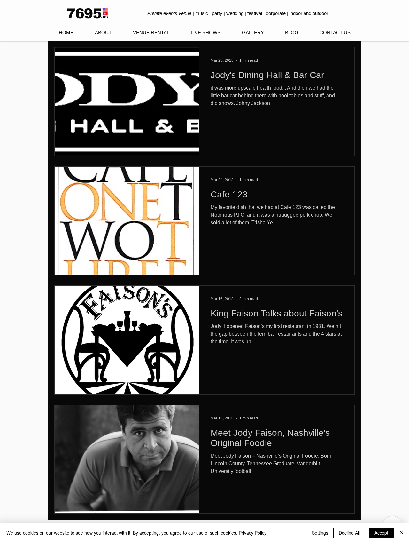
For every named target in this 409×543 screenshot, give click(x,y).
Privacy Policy (252, 533)
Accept (381, 533)
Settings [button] (320, 533)
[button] (205, 33)
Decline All (349, 533)
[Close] (401, 533)
